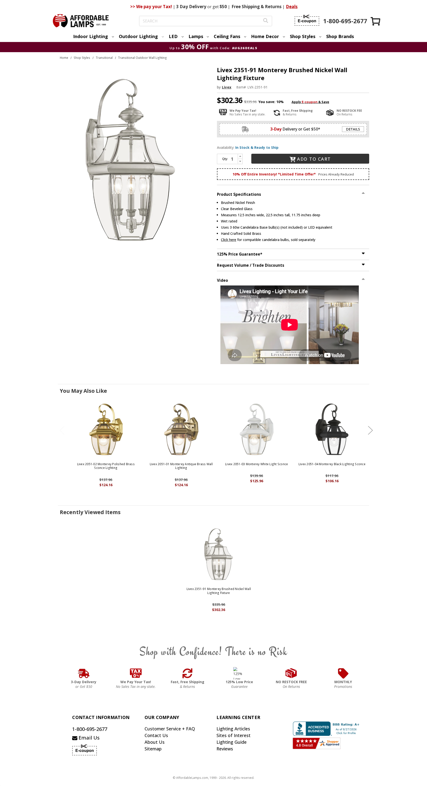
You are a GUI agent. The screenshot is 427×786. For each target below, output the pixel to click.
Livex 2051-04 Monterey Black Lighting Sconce (332, 464)
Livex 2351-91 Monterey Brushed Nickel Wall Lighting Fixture (219, 591)
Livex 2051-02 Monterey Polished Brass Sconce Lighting (106, 466)
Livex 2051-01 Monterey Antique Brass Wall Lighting (181, 466)
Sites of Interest (233, 735)
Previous (62, 430)
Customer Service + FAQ (170, 729)
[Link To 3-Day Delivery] (84, 673)
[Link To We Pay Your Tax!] (136, 673)
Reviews (224, 749)
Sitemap (153, 749)
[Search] (266, 21)
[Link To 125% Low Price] (239, 673)
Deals (292, 6)
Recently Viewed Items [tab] (90, 512)
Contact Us (156, 735)
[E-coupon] (307, 20)
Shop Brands (340, 36)
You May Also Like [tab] (83, 390)
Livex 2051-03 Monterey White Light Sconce (256, 464)
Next (370, 430)
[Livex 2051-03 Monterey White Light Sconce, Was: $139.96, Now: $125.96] (256, 429)
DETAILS (353, 129)
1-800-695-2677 (89, 729)
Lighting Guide (231, 742)
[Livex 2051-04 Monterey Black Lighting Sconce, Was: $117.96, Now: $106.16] (332, 429)
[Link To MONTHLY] (343, 673)
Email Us (88, 737)
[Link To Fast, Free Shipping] (187, 673)
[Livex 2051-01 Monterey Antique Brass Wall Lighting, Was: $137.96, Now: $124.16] (181, 429)
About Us (155, 742)
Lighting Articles (233, 729)
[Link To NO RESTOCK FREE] (291, 673)
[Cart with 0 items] (375, 21)
